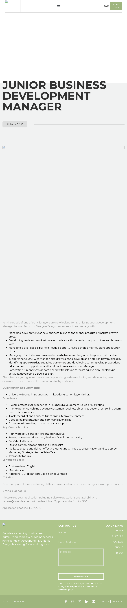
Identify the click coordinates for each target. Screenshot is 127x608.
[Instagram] (72, 601)
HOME (105, 601)
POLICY (117, 601)
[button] (59, 6)
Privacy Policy (74, 586)
